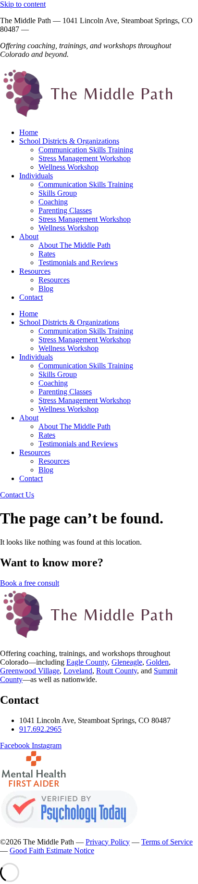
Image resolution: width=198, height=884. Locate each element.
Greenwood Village (30, 671)
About (28, 236)
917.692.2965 (52, 29)
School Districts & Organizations (69, 141)
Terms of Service (167, 842)
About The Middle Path (74, 245)
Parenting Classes (65, 210)
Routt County (116, 671)
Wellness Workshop (68, 167)
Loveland (77, 671)
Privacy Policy (108, 842)
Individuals (36, 176)
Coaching (53, 202)
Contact (31, 297)
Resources (34, 271)
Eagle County (87, 662)
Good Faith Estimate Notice (52, 850)
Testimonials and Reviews (78, 262)
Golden (157, 662)
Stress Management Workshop (84, 158)
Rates (46, 254)
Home (28, 132)
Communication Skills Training (85, 150)
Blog (45, 288)
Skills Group (57, 193)
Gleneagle (126, 662)
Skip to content (23, 4)
